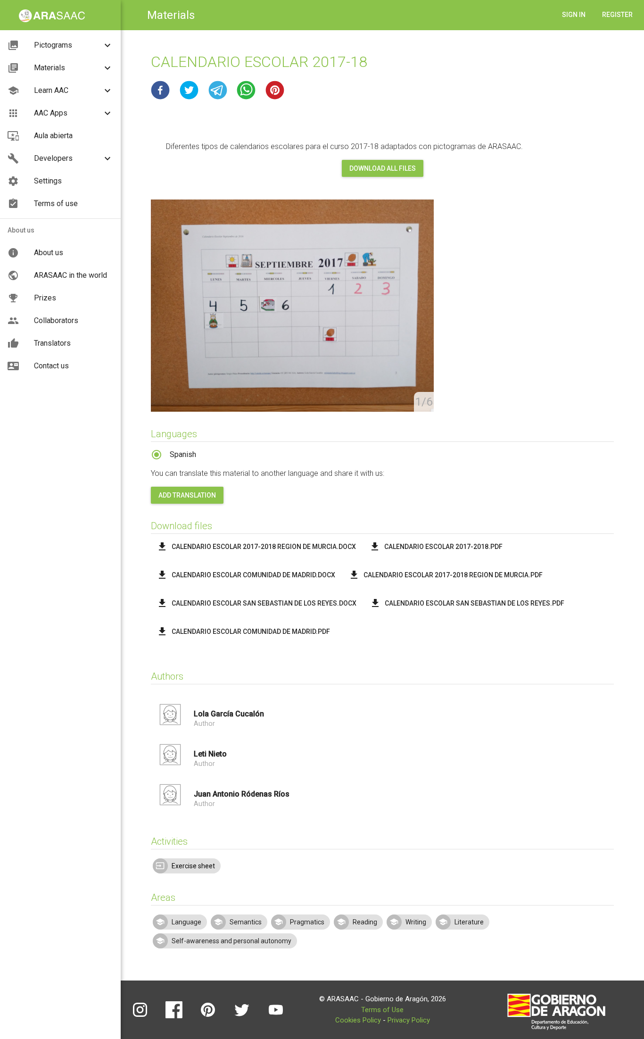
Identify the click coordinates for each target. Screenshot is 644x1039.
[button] (160, 90)
